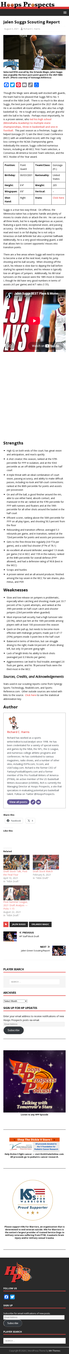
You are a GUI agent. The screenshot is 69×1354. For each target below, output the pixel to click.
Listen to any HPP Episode (34, 1114)
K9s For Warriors (30, 1226)
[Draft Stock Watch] (46, 862)
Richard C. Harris (31, 28)
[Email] (38, 802)
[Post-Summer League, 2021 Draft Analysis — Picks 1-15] (16, 892)
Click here (58, 197)
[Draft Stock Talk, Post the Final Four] (16, 862)
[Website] (33, 802)
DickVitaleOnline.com (52, 1154)
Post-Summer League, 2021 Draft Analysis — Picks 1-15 (15, 905)
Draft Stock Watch (43, 871)
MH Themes (54, 1350)
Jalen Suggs (18, 924)
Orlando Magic (40, 924)
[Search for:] (35, 982)
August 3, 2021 (11, 28)
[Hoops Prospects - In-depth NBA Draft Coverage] (34, 7)
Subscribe (14, 1030)
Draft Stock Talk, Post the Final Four (15, 873)
